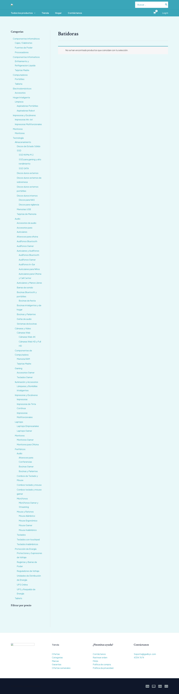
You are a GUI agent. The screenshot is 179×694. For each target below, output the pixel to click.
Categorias (57, 657)
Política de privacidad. (103, 668)
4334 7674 (139, 657)
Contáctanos (75, 13)
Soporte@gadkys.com (145, 654)
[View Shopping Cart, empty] (154, 13)
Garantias (56, 664)
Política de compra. (102, 664)
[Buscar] (166, 5)
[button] (34, 13)
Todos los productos (22, 13)
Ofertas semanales (61, 668)
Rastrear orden (100, 657)
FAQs (95, 661)
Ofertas (56, 654)
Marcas (55, 661)
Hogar (58, 13)
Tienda (45, 13)
